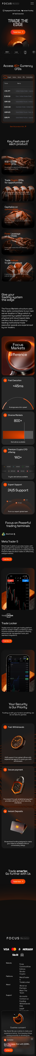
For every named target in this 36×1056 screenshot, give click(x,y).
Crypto (9, 77)
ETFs (24, 77)
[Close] (32, 1039)
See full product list (17, 126)
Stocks (19, 77)
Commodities (29, 77)
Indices (14, 77)
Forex (4, 77)
